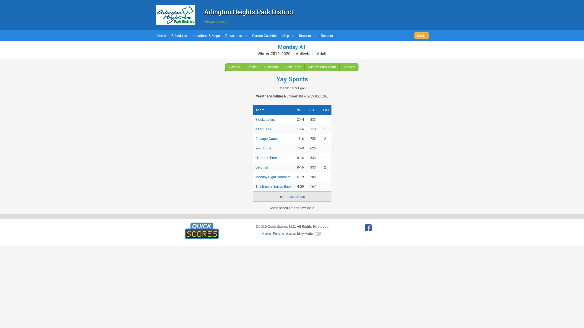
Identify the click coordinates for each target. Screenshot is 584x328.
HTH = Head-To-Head (292, 196)
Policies (278, 234)
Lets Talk (262, 167)
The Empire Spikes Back (273, 186)
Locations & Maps (206, 36)
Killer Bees (263, 129)
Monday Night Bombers (273, 177)
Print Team (293, 67)
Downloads (236, 36)
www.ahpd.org (215, 21)
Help (288, 36)
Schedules (179, 36)
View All (234, 67)
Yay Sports (264, 148)
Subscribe (271, 67)
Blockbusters (265, 120)
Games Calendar (264, 36)
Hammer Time (266, 158)
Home (161, 36)
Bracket (252, 67)
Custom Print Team (322, 67)
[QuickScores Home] (202, 238)
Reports (308, 36)
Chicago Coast (267, 139)
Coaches (349, 67)
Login (421, 35)
